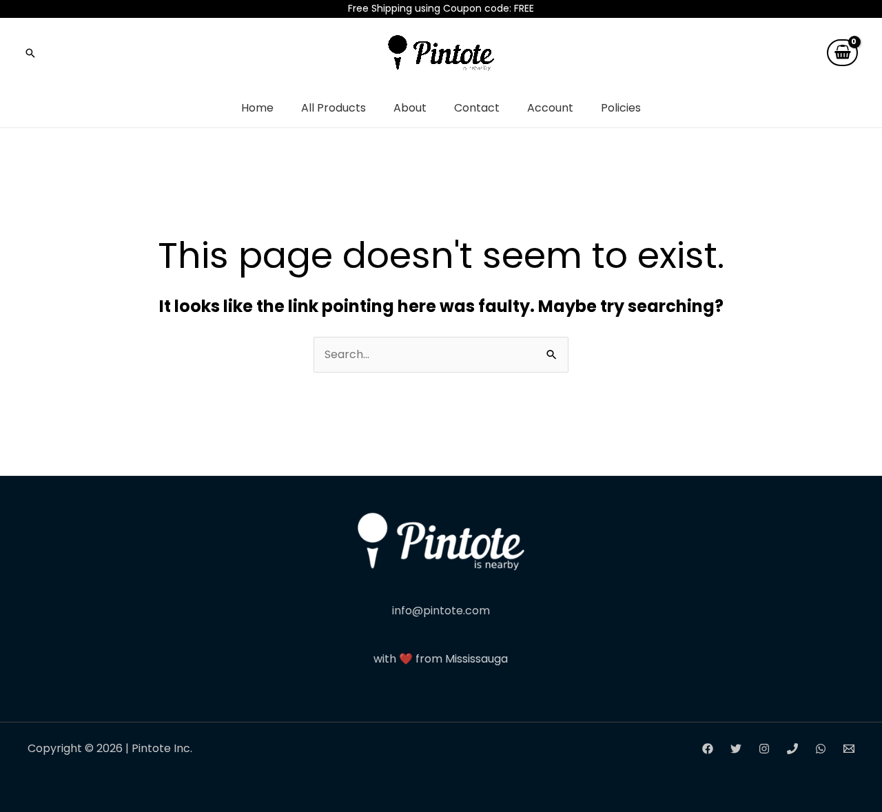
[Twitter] (735, 748)
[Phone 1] (792, 748)
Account (550, 108)
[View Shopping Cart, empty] (842, 53)
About (410, 108)
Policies (621, 108)
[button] (30, 53)
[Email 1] (848, 748)
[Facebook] (707, 748)
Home (257, 108)
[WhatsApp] (820, 748)
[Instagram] (764, 748)
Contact (477, 108)
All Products (333, 108)
